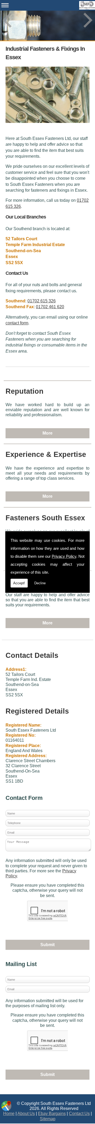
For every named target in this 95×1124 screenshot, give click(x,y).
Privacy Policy (64, 556)
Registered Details (37, 711)
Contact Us (79, 1113)
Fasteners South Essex (45, 518)
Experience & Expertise (46, 454)
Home (9, 1113)
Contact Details (32, 655)
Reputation (25, 391)
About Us (26, 1113)
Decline (40, 583)
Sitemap (47, 1119)
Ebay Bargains (52, 1113)
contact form (17, 323)
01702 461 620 (50, 306)
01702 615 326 (41, 301)
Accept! (19, 583)
